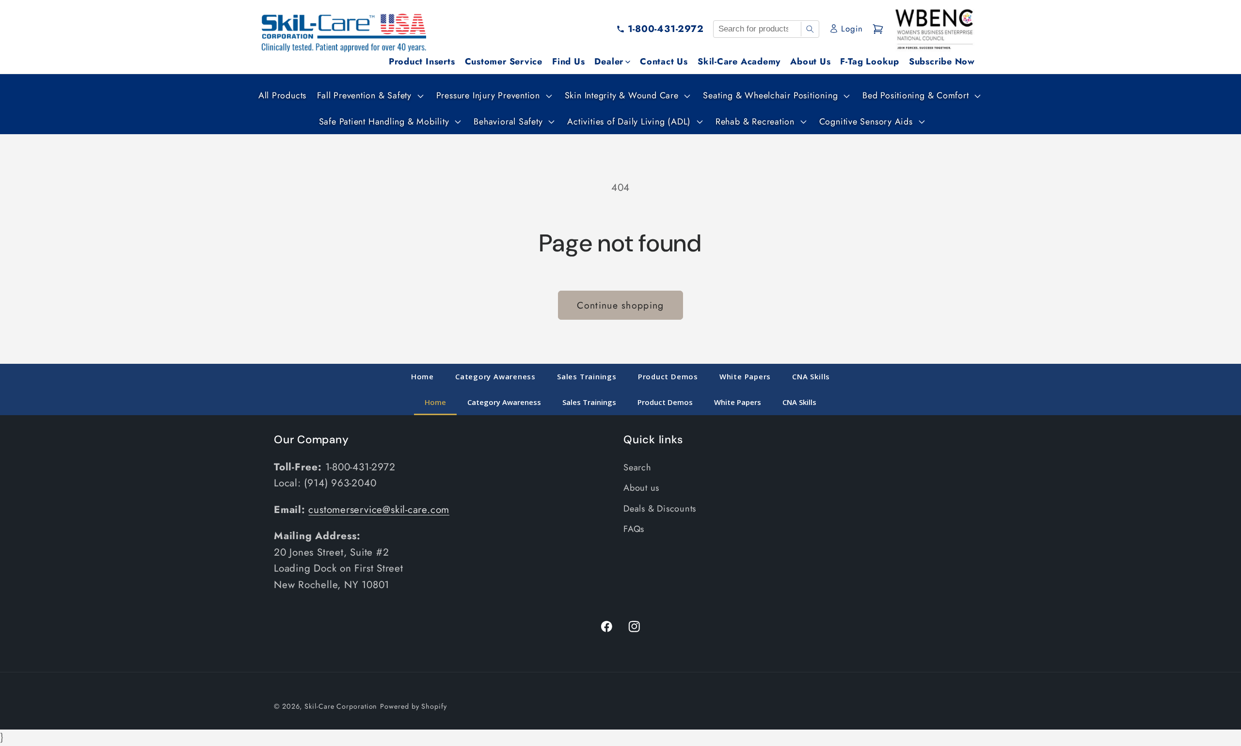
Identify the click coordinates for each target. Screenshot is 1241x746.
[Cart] (878, 29)
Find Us (568, 61)
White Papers (745, 376)
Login (851, 28)
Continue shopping (620, 305)
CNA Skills (811, 376)
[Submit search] (810, 29)
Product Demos (668, 376)
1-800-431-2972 (666, 28)
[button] (369, 96)
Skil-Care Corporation (340, 706)
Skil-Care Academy (739, 61)
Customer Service (503, 61)
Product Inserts (422, 61)
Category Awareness (495, 376)
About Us (810, 61)
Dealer (608, 61)
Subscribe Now (942, 61)
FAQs (633, 529)
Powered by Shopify (413, 706)
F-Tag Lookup (869, 61)
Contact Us (664, 61)
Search (637, 468)
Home (422, 376)
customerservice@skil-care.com (378, 510)
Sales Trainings (587, 376)
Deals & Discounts (659, 508)
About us (641, 488)
